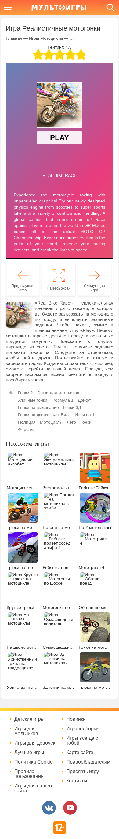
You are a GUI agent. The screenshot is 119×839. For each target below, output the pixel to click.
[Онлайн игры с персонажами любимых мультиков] (58, 7)
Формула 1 (63, 400)
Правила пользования (29, 774)
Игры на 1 (85, 415)
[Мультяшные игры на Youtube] (70, 808)
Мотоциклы (51, 422)
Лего (71, 422)
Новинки (76, 719)
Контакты (76, 781)
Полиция (27, 422)
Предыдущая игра (22, 288)
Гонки (86, 422)
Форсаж (26, 429)
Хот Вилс (61, 415)
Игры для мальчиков (26, 731)
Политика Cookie (33, 762)
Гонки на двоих (33, 415)
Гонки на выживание (38, 407)
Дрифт (84, 400)
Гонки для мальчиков (58, 393)
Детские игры (29, 719)
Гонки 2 (25, 393)
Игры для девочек (34, 743)
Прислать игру (82, 771)
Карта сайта (79, 752)
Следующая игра (94, 288)
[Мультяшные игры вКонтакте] (49, 808)
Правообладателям (88, 762)
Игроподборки (82, 728)
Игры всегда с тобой (82, 741)
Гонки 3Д (72, 407)
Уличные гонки (32, 400)
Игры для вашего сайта (34, 788)
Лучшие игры (29, 752)
